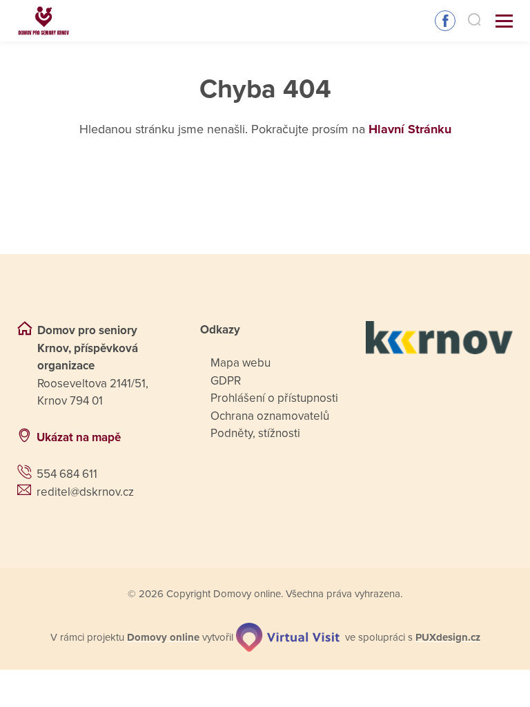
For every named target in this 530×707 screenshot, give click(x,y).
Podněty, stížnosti (255, 433)
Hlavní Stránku (410, 129)
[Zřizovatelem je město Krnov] (439, 337)
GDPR (225, 381)
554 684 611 (67, 474)
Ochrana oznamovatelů (269, 416)
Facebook (445, 20)
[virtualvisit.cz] (288, 637)
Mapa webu (240, 363)
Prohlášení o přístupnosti (274, 398)
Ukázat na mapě (79, 437)
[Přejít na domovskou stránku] (43, 21)
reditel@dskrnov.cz (85, 492)
